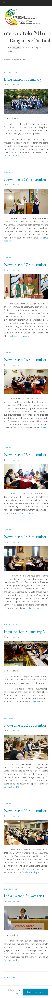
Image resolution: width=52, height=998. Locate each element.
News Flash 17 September (25, 264)
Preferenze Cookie (35, 992)
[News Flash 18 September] (26, 201)
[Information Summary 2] (26, 653)
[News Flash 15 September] (26, 476)
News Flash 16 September (25, 359)
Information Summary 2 (24, 631)
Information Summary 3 (24, 79)
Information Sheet (11, 72)
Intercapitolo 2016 (23, 33)
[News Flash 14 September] (26, 558)
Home (4, 3)
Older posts (10, 977)
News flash (8, 173)
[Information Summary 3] (26, 101)
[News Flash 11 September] (26, 832)
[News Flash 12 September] (26, 747)
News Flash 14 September (25, 536)
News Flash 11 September (25, 810)
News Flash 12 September (25, 725)
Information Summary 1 (24, 895)
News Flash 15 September (25, 454)
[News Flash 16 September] (26, 381)
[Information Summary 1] (26, 918)
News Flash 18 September (25, 179)
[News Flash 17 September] (26, 286)
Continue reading (12, 155)
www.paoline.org (22, 993)
